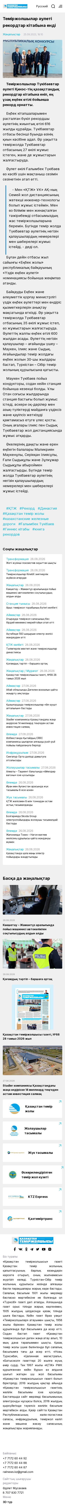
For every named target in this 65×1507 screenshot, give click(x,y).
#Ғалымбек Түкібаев (36, 524)
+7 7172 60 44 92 (15, 1458)
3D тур (7, 1502)
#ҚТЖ (11, 508)
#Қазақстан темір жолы (23, 514)
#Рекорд (27, 508)
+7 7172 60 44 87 (15, 1467)
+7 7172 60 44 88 (15, 1463)
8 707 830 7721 (13, 1492)
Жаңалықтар (11, 34)
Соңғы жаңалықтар (20, 549)
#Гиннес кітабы (16, 529)
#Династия (47, 508)
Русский (42, 6)
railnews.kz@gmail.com (18, 1472)
